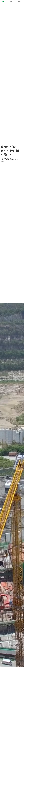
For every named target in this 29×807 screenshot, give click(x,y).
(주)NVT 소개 (12, 1)
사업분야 (19, 1)
